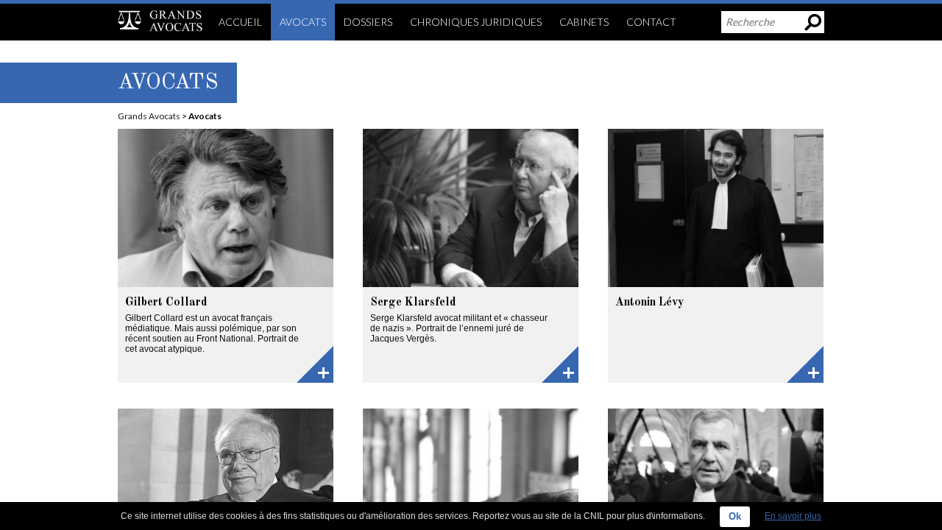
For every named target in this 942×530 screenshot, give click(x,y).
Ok (735, 516)
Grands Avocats (149, 115)
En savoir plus (793, 516)
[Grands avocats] (160, 20)
